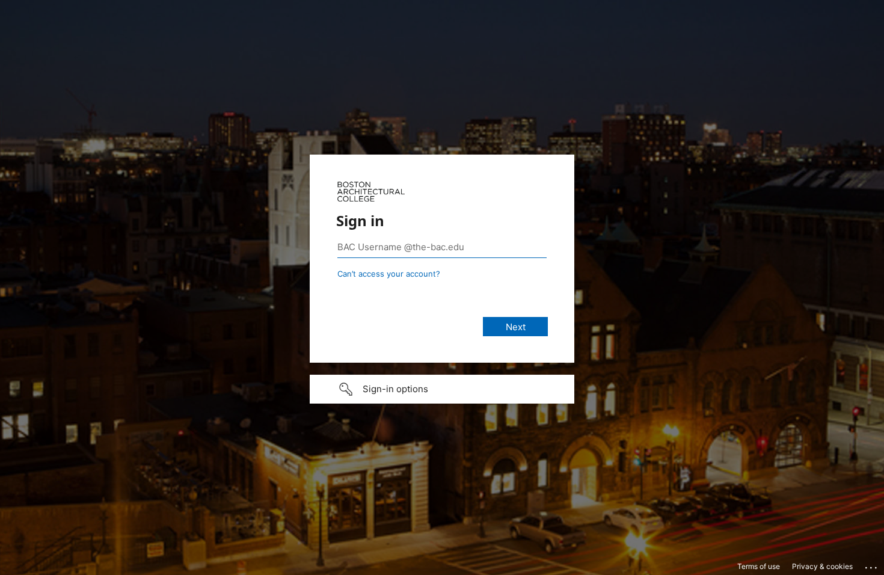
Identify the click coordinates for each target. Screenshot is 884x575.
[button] (442, 389)
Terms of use (758, 566)
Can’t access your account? (388, 273)
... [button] (872, 565)
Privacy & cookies (822, 566)
